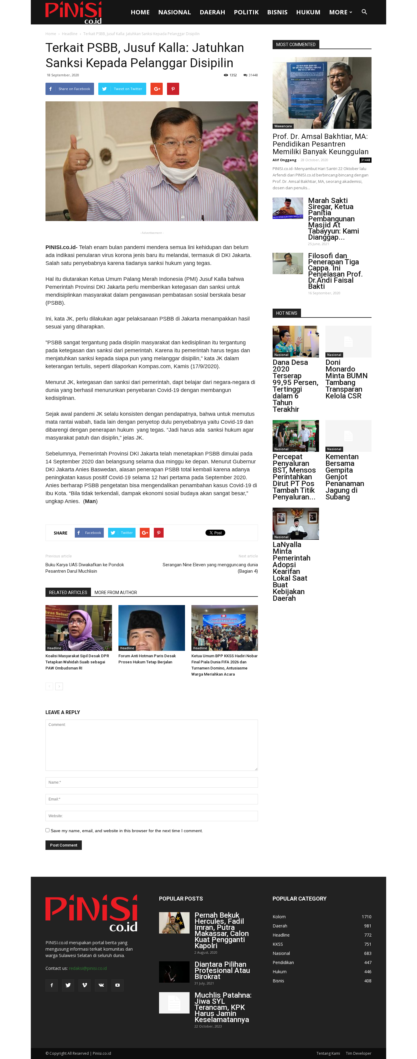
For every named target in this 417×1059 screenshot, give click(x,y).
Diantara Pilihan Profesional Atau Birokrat (222, 970)
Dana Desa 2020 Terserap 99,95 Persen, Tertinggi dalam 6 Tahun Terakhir (295, 386)
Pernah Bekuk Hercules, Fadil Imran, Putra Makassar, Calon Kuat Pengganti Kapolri (221, 930)
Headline (70, 33)
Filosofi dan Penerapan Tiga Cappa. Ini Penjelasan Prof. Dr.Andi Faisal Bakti (335, 271)
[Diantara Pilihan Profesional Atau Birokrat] (174, 972)
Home (140, 12)
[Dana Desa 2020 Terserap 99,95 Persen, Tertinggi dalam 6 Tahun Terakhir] (296, 341)
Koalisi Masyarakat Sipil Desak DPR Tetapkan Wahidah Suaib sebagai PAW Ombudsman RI (77, 662)
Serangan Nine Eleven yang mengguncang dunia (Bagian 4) (210, 568)
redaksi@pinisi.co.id (88, 968)
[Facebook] (51, 985)
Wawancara (283, 126)
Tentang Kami (328, 1053)
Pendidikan (283, 962)
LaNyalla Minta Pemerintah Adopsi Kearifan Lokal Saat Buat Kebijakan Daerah (291, 571)
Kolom (279, 916)
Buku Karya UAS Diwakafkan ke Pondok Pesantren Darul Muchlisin (84, 568)
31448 (253, 75)
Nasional (174, 12)
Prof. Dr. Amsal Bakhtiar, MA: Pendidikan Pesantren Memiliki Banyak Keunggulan (321, 144)
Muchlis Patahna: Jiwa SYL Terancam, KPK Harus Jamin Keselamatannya (223, 1007)
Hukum (308, 12)
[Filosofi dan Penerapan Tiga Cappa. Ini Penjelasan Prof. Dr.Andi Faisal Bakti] (288, 263)
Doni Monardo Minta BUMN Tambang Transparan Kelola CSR (346, 379)
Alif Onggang (284, 160)
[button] (364, 12)
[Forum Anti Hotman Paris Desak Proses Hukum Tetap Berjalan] (151, 628)
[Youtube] (117, 985)
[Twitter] (68, 985)
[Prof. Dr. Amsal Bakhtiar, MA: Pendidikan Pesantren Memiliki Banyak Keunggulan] (322, 93)
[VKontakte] (101, 985)
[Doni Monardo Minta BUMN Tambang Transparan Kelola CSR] (348, 341)
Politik (246, 12)
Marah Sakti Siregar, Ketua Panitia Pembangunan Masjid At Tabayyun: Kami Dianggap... (333, 218)
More (338, 12)
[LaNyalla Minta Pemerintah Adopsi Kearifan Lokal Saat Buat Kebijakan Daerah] (296, 523)
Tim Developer (359, 1053)
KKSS (278, 944)
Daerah (212, 12)
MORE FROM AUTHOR (116, 592)
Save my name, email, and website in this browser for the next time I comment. (127, 830)
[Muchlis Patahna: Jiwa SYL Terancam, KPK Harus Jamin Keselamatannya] (174, 1003)
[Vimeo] (84, 985)
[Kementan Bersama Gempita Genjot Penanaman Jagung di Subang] (348, 436)
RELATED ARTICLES (68, 592)
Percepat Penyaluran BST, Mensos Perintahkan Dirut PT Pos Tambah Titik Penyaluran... (294, 476)
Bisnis (277, 12)
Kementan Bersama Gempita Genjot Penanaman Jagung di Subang (344, 476)
